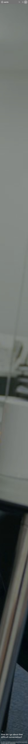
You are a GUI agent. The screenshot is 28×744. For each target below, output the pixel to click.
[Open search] (19, 2)
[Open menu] (25, 2)
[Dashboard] (22, 2)
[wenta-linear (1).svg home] (4, 2)
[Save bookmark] (2, 731)
